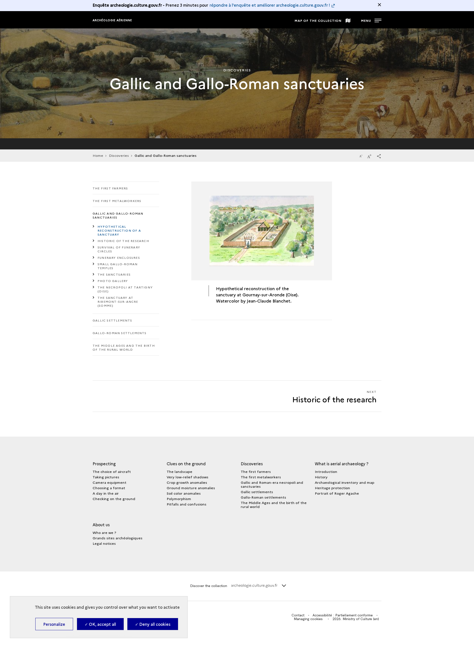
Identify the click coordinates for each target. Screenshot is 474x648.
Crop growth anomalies (187, 482)
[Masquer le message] (379, 5)
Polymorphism (179, 498)
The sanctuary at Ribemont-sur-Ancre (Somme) (118, 301)
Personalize (54, 624)
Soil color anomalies (184, 493)
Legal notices (104, 543)
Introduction (326, 471)
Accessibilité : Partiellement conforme (343, 615)
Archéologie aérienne (112, 20)
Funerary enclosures (119, 257)
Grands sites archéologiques (117, 537)
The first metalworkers (117, 201)
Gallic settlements (112, 320)
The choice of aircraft (112, 471)
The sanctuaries (114, 274)
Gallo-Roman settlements (120, 333)
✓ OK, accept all (100, 624)
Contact (298, 615)
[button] (379, 156)
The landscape (179, 471)
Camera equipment (109, 482)
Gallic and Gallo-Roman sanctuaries (118, 215)
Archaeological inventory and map (344, 482)
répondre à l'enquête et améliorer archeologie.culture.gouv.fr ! (270, 5)
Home (98, 155)
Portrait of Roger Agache (337, 493)
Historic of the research (123, 241)
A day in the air (106, 493)
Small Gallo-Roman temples (118, 266)
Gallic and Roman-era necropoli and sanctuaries (272, 484)
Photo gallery (113, 281)
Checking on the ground (114, 498)
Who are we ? (104, 532)
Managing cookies (308, 619)
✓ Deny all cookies (152, 624)
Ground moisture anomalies (191, 487)
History (321, 476)
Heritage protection (332, 487)
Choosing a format (109, 487)
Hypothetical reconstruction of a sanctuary (119, 230)
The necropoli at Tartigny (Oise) (125, 289)
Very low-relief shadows (187, 476)
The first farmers (110, 188)
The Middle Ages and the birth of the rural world (124, 347)
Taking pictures (106, 476)
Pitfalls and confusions (186, 504)
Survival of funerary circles (119, 249)
